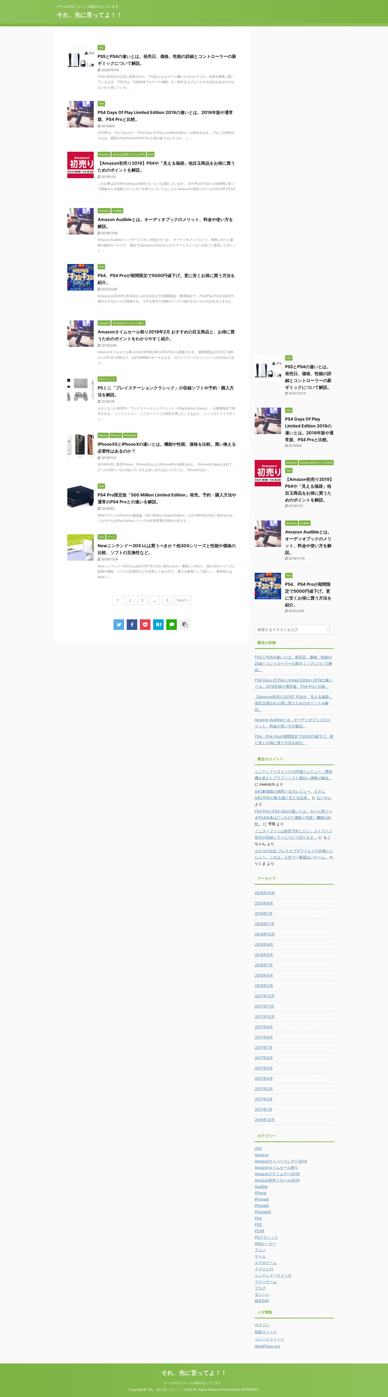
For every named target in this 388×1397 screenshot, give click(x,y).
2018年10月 (265, 934)
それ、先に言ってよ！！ (89, 14)
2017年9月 (264, 1027)
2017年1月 (263, 1109)
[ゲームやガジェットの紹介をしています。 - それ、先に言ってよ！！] (158, 624)
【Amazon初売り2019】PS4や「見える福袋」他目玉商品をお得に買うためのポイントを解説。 (294, 703)
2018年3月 (264, 985)
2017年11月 (264, 1006)
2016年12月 (265, 1119)
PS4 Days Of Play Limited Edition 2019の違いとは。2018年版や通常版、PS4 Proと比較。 (294, 683)
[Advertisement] (294, 108)
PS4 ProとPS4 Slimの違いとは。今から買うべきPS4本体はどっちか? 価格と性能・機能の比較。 (293, 817)
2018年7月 (264, 965)
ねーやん (324, 797)
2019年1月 (264, 913)
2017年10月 (265, 1016)
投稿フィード (266, 1332)
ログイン (262, 1324)
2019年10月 (265, 893)
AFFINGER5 (249, 1389)
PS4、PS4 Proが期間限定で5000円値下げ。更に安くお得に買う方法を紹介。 (294, 739)
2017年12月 (265, 996)
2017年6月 (264, 1057)
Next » (183, 600)
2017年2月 (264, 1099)
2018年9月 (264, 944)
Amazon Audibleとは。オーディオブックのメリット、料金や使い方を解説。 (293, 722)
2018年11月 (265, 923)
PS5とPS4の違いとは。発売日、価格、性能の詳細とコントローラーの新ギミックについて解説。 (293, 663)
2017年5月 (264, 1068)
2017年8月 (264, 1037)
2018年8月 (264, 954)
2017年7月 (264, 1047)
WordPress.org (267, 1346)
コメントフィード (269, 1339)
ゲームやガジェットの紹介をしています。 (194, 1383)
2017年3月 (264, 1088)
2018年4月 (264, 975)
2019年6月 (264, 903)
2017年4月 (264, 1078)
